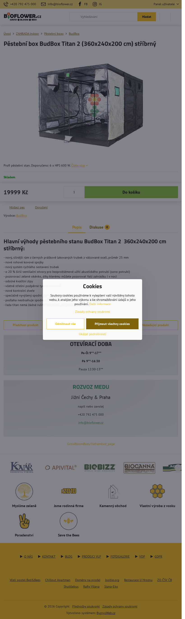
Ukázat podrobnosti (92, 334)
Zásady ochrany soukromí (92, 312)
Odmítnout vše (65, 324)
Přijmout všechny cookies (112, 324)
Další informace (100, 304)
